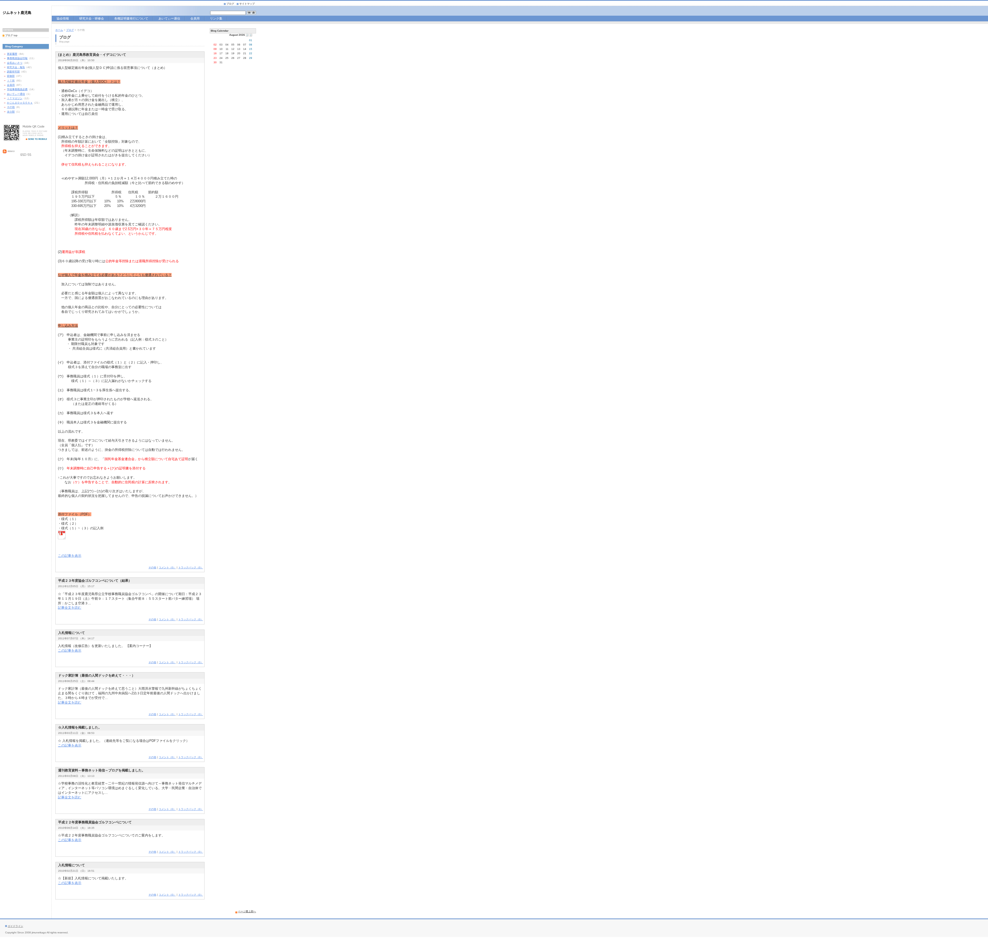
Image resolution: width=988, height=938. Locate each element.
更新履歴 (12, 53)
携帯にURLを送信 (34, 138)
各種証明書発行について (133, 19)
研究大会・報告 (16, 67)
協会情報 (63, 19)
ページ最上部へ (247, 911)
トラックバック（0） (190, 567)
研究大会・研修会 (91, 19)
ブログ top (11, 35)
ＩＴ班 (11, 80)
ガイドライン (15, 926)
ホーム (59, 30)
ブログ (230, 3)
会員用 (197, 19)
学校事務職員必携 (17, 89)
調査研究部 (13, 71)
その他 (11, 107)
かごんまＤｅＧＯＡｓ (20, 102)
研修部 (11, 76)
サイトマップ (247, 3)
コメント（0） (167, 567)
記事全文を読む (69, 607)
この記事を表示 (69, 556)
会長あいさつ (14, 62)
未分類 (11, 111)
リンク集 (216, 19)
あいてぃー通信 (171, 19)
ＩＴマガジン (14, 98)
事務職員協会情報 (17, 58)
